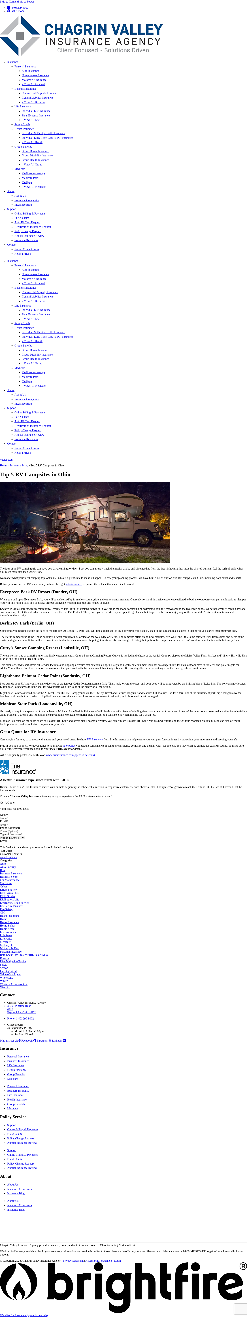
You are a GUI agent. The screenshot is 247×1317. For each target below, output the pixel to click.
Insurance (12, 61)
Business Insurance (25, 88)
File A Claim (21, 217)
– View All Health (32, 142)
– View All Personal (33, 84)
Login (117, 1260)
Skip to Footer (26, 1)
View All (5, 987)
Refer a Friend (22, 253)
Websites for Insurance (24, 1315)
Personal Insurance (25, 66)
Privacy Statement (73, 1260)
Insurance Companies (26, 200)
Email (4, 821)
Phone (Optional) (10, 827)
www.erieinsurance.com (70, 755)
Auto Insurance (30, 70)
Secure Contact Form (26, 249)
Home (3, 465)
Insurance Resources (26, 240)
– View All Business (33, 102)
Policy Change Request (27, 231)
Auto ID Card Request (27, 222)
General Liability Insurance (37, 97)
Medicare (19, 168)
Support (11, 209)
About (10, 191)
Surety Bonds (22, 124)
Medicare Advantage (33, 173)
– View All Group (32, 164)
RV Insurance (95, 739)
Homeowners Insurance (35, 75)
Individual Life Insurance (36, 110)
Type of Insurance (11, 834)
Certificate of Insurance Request (32, 226)
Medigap (27, 182)
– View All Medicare (34, 186)
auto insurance (74, 584)
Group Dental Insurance (35, 151)
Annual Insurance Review (29, 235)
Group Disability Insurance (37, 155)
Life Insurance (22, 106)
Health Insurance (24, 128)
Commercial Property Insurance (40, 93)
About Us (20, 195)
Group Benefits (23, 146)
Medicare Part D (31, 177)
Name (4, 814)
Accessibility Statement (98, 1260)
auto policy (69, 745)
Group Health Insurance (35, 160)
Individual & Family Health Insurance (43, 133)
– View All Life (31, 119)
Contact (11, 244)
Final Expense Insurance (36, 115)
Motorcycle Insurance (34, 79)
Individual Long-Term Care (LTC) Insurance (47, 137)
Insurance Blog (23, 204)
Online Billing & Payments (29, 213)
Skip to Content (9, 1)
